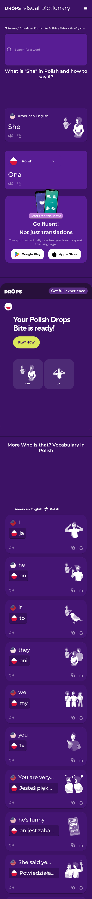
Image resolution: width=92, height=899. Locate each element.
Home (12, 28)
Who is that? (68, 28)
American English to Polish (38, 28)
